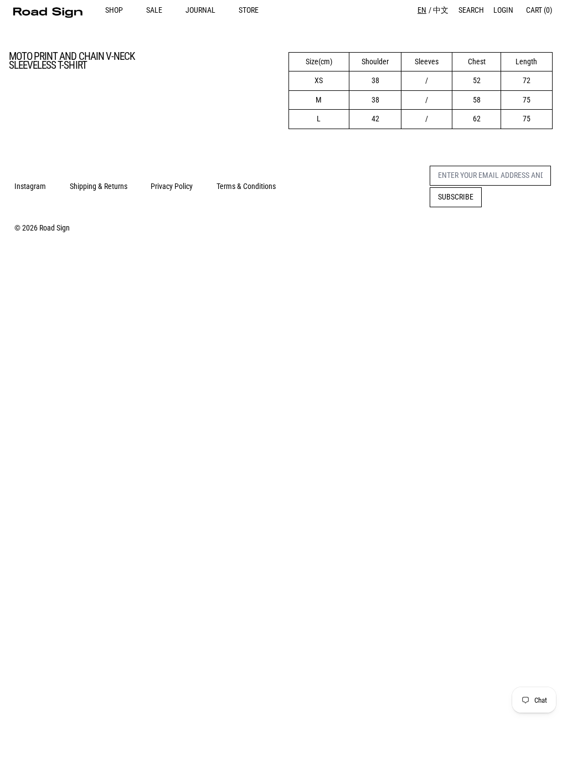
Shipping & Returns (98, 186)
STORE (249, 10)
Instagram (30, 186)
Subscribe (455, 196)
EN (421, 10)
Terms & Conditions (246, 186)
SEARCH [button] (471, 10)
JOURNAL (200, 10)
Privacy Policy (172, 186)
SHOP (114, 10)
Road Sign (54, 227)
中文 (441, 10)
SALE (154, 10)
